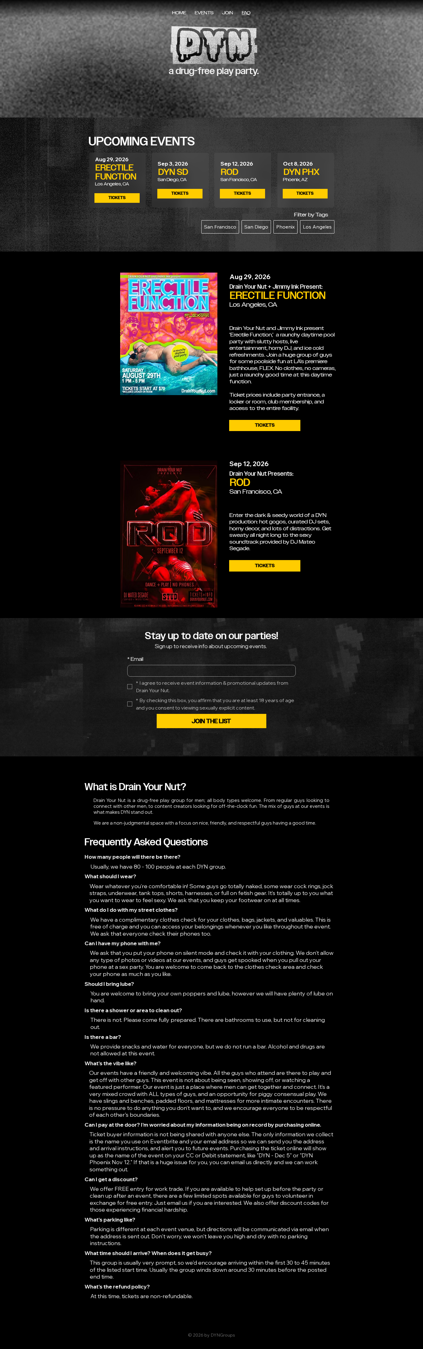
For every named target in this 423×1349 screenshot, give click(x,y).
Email (135, 659)
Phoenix (285, 227)
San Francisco (220, 227)
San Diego (256, 227)
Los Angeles (317, 227)
